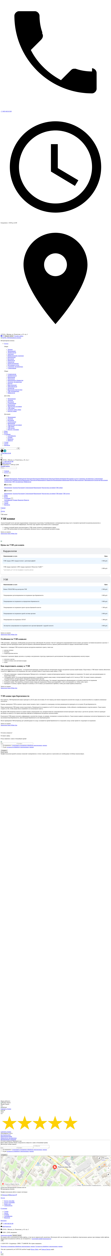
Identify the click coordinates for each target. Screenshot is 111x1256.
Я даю (18, 747)
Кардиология (11, 357)
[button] (2, 1254)
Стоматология (12, 374)
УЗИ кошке (11, 426)
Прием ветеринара (13, 363)
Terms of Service (46, 1249)
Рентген (10, 383)
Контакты (7, 445)
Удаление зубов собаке (14, 409)
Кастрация (11, 359)
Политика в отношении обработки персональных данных (18, 1246)
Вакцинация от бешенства (15, 380)
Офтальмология (12, 386)
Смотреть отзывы (6, 1109)
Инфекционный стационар (16, 355)
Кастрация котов (6, 1135)
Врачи (6, 432)
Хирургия (11, 354)
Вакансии (10, 439)
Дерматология (12, 352)
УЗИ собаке (11, 408)
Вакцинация (11, 377)
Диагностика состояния (15, 406)
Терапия (10, 349)
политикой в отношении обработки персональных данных (29, 745)
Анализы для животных (15, 382)
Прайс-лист (7, 1204)
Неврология (11, 360)
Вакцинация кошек (6, 1136)
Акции (6, 443)
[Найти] (18, 448)
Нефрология (11, 393)
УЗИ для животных (13, 391)
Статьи (6, 442)
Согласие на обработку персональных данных (49, 1246)
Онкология (11, 362)
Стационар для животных (15, 366)
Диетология (11, 379)
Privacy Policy (35, 1249)
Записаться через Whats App (9, 533)
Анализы (10, 400)
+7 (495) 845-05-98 (7, 461)
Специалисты (8, 1205)
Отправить (4, 750)
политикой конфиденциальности (41, 1238)
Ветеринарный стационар (8, 1139)
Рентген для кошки (13, 429)
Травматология (12, 375)
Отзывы (10, 437)
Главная (6, 471)
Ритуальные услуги (13, 365)
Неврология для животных (9, 1138)
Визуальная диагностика (15, 389)
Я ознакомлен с (24, 745)
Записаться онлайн (6, 1235)
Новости (10, 440)
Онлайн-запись (18, 336)
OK (2, 1240)
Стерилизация (12, 368)
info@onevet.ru (6, 463)
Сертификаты (12, 436)
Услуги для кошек (9, 1202)
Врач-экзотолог (12, 385)
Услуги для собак (9, 1201)
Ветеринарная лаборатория (61, 480)
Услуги (6, 343)
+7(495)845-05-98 (6, 453)
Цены (6, 431)
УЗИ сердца (11, 428)
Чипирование (12, 351)
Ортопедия (11, 388)
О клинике (7, 434)
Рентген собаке (12, 411)
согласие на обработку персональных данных (20, 747)
